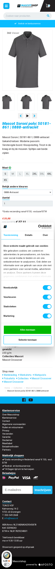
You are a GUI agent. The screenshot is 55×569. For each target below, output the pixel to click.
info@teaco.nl (11, 518)
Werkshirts (25, 374)
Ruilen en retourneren (12, 427)
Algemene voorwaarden (14, 424)
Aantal (6, 197)
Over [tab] (45, 235)
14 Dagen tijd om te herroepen (19, 469)
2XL (35, 173)
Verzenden (7, 434)
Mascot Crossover (41, 378)
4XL (49, 173)
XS (5, 180)
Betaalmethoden (10, 446)
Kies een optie (27, 564)
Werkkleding (10, 374)
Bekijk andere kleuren (15, 186)
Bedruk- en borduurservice (29, 24)
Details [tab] (28, 235)
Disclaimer (7, 440)
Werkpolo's (40, 374)
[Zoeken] (48, 16)
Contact (6, 421)
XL (27, 173)
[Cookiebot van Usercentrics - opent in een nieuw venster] (38, 227)
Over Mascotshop (10, 414)
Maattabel (7, 443)
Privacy (5, 430)
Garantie (6, 437)
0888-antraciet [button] (11, 192)
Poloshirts (9, 378)
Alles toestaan (27, 329)
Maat (5, 167)
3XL (42, 173)
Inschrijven (43, 490)
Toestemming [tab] (11, 235)
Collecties (23, 378)
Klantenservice (9, 418)
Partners (6, 450)
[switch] (47, 297)
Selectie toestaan (27, 339)
